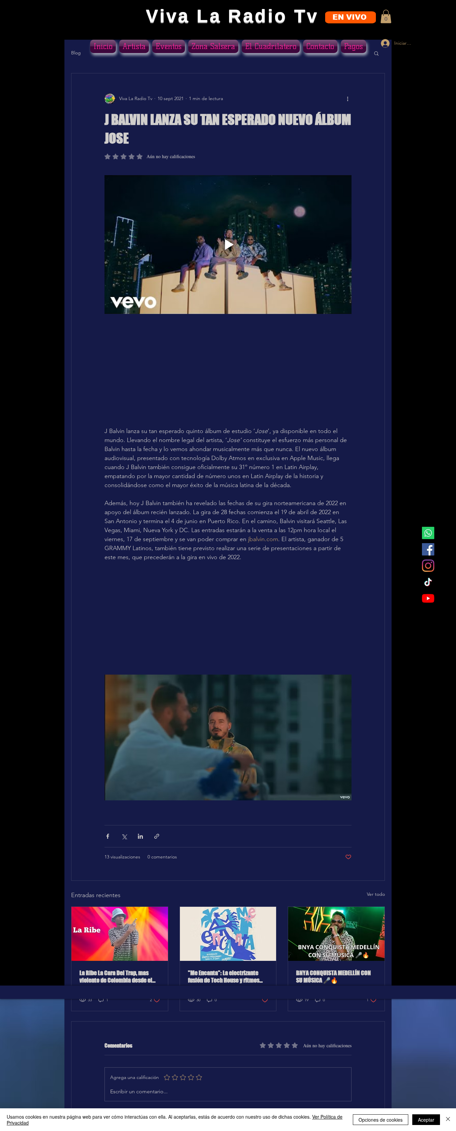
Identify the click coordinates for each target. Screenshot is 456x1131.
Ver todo (376, 894)
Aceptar (426, 1119)
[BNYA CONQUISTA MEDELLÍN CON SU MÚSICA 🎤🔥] (336, 934)
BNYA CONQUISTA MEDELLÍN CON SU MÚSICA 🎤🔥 (333, 976)
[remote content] (228, 370)
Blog (76, 53)
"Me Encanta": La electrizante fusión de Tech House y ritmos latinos (223, 976)
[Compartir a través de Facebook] (107, 836)
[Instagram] (428, 565)
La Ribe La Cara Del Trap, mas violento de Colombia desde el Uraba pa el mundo (115, 976)
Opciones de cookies (381, 1119)
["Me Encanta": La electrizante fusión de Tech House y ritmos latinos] (228, 934)
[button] (386, 16)
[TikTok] (428, 582)
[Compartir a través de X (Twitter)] (124, 836)
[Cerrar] (448, 1120)
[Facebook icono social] (428, 549)
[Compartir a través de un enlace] (157, 836)
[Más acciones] (348, 99)
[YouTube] (428, 598)
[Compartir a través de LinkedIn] (140, 836)
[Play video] (228, 244)
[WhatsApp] (428, 533)
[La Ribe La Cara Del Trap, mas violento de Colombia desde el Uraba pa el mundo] (119, 934)
